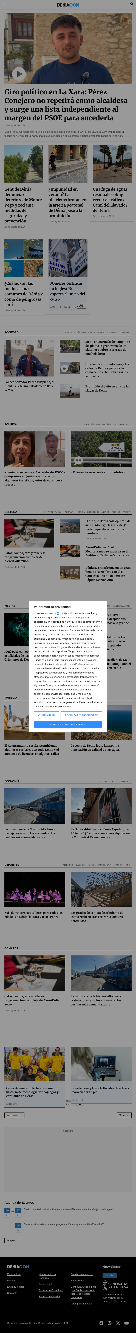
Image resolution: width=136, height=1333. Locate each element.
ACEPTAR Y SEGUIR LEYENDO (68, 724)
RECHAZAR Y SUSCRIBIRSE (81, 715)
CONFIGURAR (46, 715)
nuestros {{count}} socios (61, 613)
